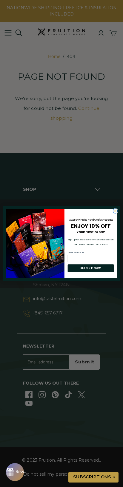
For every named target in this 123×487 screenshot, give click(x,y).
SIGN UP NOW (90, 268)
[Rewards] (15, 472)
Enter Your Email (76, 252)
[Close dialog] (115, 210)
